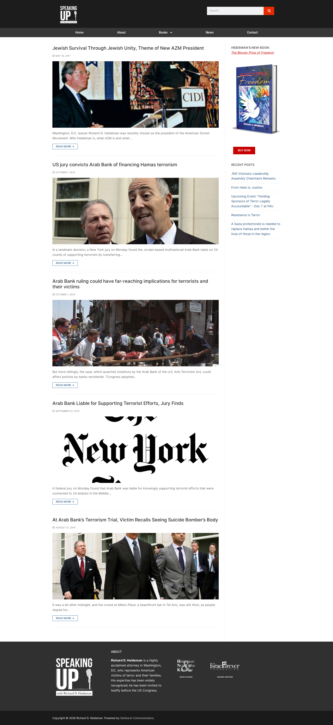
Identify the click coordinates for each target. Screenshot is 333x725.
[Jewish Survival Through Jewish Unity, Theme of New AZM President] (135, 94)
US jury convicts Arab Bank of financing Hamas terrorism (114, 164)
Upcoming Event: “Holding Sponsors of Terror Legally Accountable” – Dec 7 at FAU (252, 201)
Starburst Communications (137, 718)
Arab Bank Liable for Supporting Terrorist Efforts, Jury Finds (117, 403)
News (210, 32)
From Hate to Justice (246, 187)
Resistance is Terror (245, 215)
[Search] (269, 11)
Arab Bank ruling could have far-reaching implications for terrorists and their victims (130, 283)
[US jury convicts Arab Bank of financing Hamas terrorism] (135, 211)
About (121, 32)
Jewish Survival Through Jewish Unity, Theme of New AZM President (128, 48)
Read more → (65, 146)
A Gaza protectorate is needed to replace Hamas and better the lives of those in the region (255, 229)
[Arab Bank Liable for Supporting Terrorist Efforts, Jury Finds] (135, 449)
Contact (252, 32)
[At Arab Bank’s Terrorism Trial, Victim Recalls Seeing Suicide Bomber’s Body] (135, 566)
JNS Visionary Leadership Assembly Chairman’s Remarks (253, 176)
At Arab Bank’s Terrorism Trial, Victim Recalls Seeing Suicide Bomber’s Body (135, 520)
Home (79, 32)
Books (163, 32)
